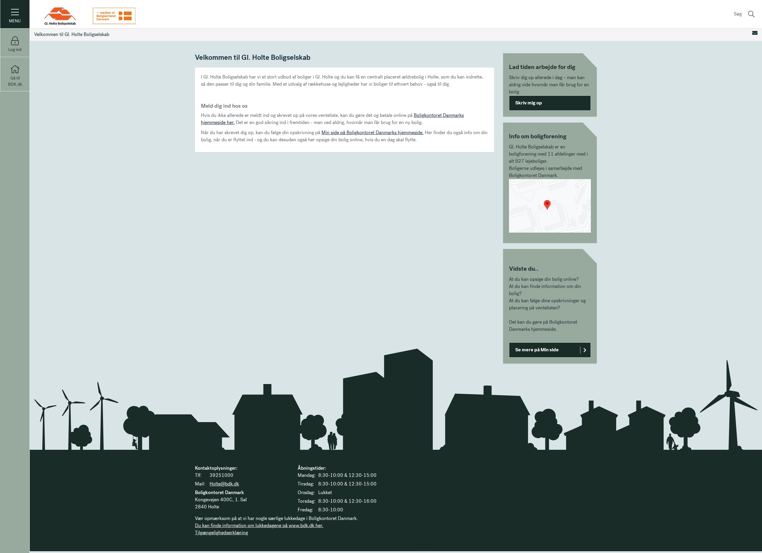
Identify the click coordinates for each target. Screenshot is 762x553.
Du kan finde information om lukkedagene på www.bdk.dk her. (259, 525)
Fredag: (305, 510)
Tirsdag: (306, 484)
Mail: (200, 484)
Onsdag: (306, 492)
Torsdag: (306, 501)
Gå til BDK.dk (15, 81)
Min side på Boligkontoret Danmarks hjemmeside (371, 132)
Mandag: (307, 475)
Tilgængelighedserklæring (221, 532)
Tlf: (198, 475)
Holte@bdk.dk (224, 484)
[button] (550, 206)
